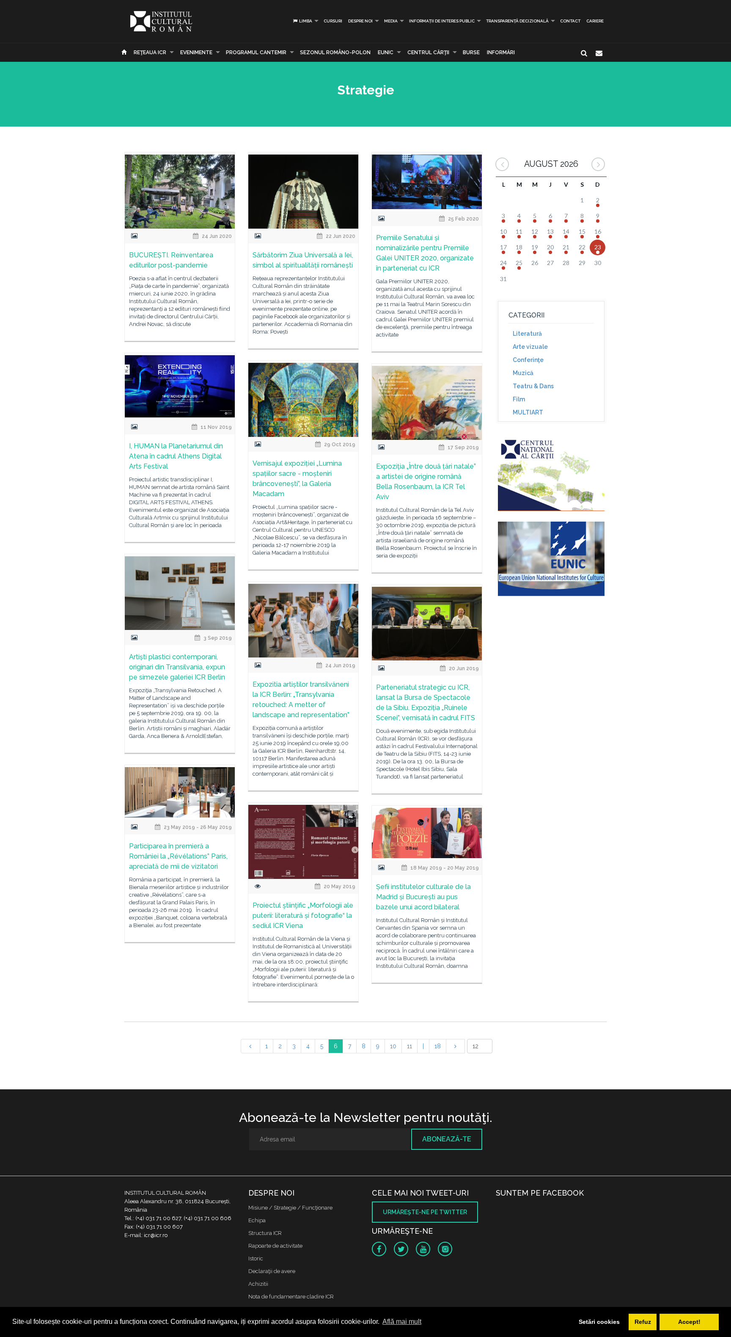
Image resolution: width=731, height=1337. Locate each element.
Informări (501, 52)
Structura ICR (265, 1233)
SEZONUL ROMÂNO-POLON (335, 52)
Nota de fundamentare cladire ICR (291, 1296)
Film (519, 399)
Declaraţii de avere (271, 1271)
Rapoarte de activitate (275, 1246)
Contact (570, 21)
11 (409, 1046)
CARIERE (595, 21)
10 (393, 1046)
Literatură (527, 333)
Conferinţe (528, 359)
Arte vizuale (530, 346)
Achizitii (258, 1284)
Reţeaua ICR (150, 52)
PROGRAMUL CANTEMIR (256, 52)
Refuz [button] (643, 1321)
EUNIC (385, 52)
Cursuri (333, 21)
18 (437, 1046)
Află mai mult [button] (401, 1321)
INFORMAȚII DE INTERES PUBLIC (442, 21)
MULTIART (528, 412)
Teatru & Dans (533, 386)
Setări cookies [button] (599, 1321)
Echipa (257, 1220)
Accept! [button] (689, 1321)
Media (391, 21)
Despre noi (360, 21)
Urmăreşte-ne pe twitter (425, 1212)
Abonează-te (446, 1139)
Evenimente (196, 52)
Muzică (523, 373)
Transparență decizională (517, 21)
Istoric (255, 1258)
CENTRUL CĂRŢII (428, 52)
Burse (471, 52)
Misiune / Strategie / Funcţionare (290, 1207)
